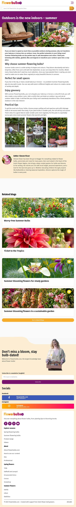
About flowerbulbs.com (12, 450)
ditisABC (69, 502)
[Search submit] (71, 8)
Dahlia (6, 490)
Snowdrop (7, 482)
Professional (8, 460)
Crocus (6, 478)
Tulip (5, 468)
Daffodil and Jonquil (11, 471)
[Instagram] (14, 423)
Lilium (6, 493)
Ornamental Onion (10, 475)
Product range (8, 439)
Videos (6, 442)
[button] (72, 2)
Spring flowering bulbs (11, 432)
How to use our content (12, 453)
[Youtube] (18, 423)
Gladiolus (7, 496)
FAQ (5, 457)
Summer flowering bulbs (12, 435)
